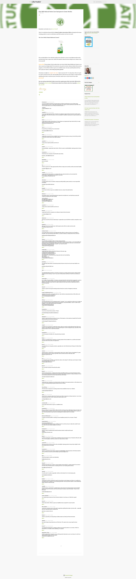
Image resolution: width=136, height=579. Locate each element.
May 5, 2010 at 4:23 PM (49, 172)
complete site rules (53, 72)
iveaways (41, 78)
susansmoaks (44, 402)
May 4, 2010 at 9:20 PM (48, 134)
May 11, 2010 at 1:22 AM (47, 358)
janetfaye (44, 261)
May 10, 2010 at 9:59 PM (50, 316)
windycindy (44, 249)
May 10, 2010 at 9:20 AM (50, 278)
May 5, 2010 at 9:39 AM (49, 146)
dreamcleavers (45, 421)
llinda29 (43, 188)
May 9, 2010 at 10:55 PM (50, 249)
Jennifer (43, 486)
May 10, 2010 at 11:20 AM (57, 292)
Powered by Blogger (69, 575)
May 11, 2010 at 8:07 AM (51, 387)
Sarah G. (43, 146)
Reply (43, 110)
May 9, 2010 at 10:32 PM (49, 239)
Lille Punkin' (36, 2)
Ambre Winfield (45, 495)
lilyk (43, 455)
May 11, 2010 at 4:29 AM (49, 365)
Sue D (43, 119)
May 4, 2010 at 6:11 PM (48, 119)
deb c (43, 270)
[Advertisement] (60, 564)
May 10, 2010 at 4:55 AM (50, 261)
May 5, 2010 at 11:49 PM (49, 193)
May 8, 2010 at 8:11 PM (48, 210)
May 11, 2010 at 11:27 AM (53, 495)
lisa (42, 165)
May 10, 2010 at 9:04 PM (50, 309)
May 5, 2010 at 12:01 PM (50, 159)
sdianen (43, 520)
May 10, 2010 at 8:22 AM (48, 270)
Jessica (43, 350)
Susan (43, 380)
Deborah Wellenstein (46, 415)
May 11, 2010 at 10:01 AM (49, 436)
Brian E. (43, 365)
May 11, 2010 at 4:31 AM (49, 371)
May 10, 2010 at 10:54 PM (51, 332)
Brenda (43, 210)
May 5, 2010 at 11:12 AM (51, 152)
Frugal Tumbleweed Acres (47, 292)
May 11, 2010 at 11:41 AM (51, 506)
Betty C (43, 436)
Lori (43, 358)
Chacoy (43, 239)
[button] (39, 15)
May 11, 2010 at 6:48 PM (53, 532)
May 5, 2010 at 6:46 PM (49, 188)
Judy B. (43, 325)
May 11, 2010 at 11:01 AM (50, 486)
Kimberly (44, 224)
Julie (43, 394)
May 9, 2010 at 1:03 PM (49, 224)
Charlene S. (44, 316)
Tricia (43, 134)
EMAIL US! (87, 75)
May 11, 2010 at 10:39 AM (48, 455)
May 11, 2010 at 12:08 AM (49, 344)
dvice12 (43, 286)
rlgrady (43, 471)
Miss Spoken (44, 506)
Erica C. (43, 344)
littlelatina (44, 159)
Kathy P (43, 478)
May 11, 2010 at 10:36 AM (51, 449)
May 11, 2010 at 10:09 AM (50, 442)
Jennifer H (44, 112)
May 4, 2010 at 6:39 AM (50, 112)
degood (43, 463)
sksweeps (44, 179)
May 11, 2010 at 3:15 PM (49, 520)
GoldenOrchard (45, 230)
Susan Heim (44, 278)
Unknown (44, 193)
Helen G (43, 515)
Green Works (54, 29)
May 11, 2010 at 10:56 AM (49, 471)
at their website (48, 83)
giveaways (41, 92)
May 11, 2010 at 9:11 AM (51, 428)
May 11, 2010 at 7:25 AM (48, 380)
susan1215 (44, 442)
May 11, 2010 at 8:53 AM (51, 408)
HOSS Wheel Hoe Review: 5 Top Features (92, 119)
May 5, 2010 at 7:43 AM (50, 141)
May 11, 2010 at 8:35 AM (48, 394)
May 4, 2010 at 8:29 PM (48, 127)
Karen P (43, 526)
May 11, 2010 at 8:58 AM (52, 421)
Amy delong (44, 387)
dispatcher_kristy (45, 532)
